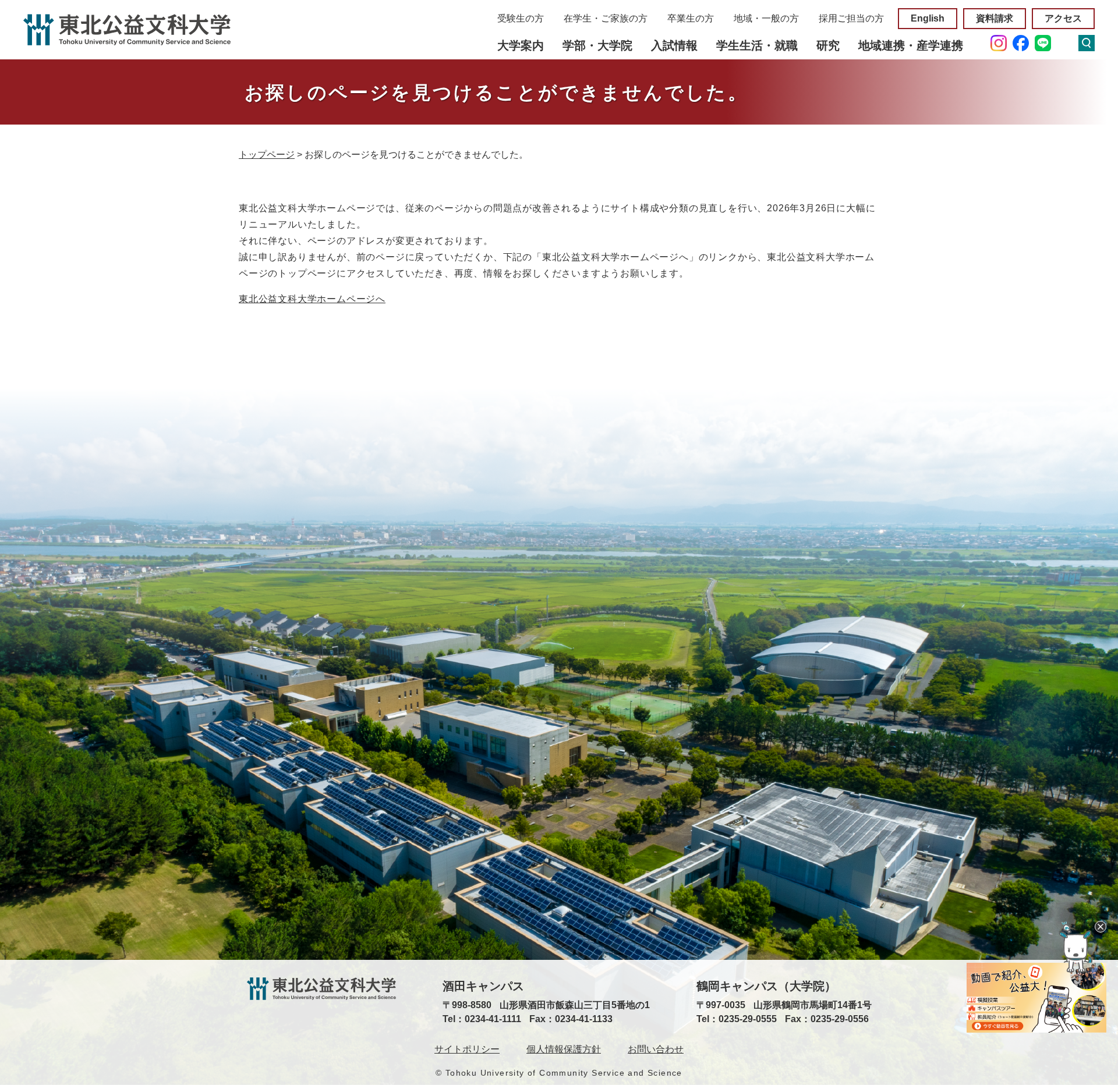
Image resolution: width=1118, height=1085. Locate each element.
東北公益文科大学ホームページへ (312, 299)
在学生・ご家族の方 (606, 18)
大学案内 (520, 45)
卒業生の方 (690, 18)
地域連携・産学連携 (910, 45)
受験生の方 (520, 18)
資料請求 (994, 18)
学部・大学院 (597, 45)
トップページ (267, 154)
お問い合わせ (656, 1049)
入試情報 (674, 45)
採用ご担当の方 (851, 18)
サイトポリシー (467, 1049)
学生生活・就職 (757, 45)
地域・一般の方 (766, 18)
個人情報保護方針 (563, 1049)
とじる (1100, 926)
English (927, 18)
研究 (828, 45)
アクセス (1063, 18)
